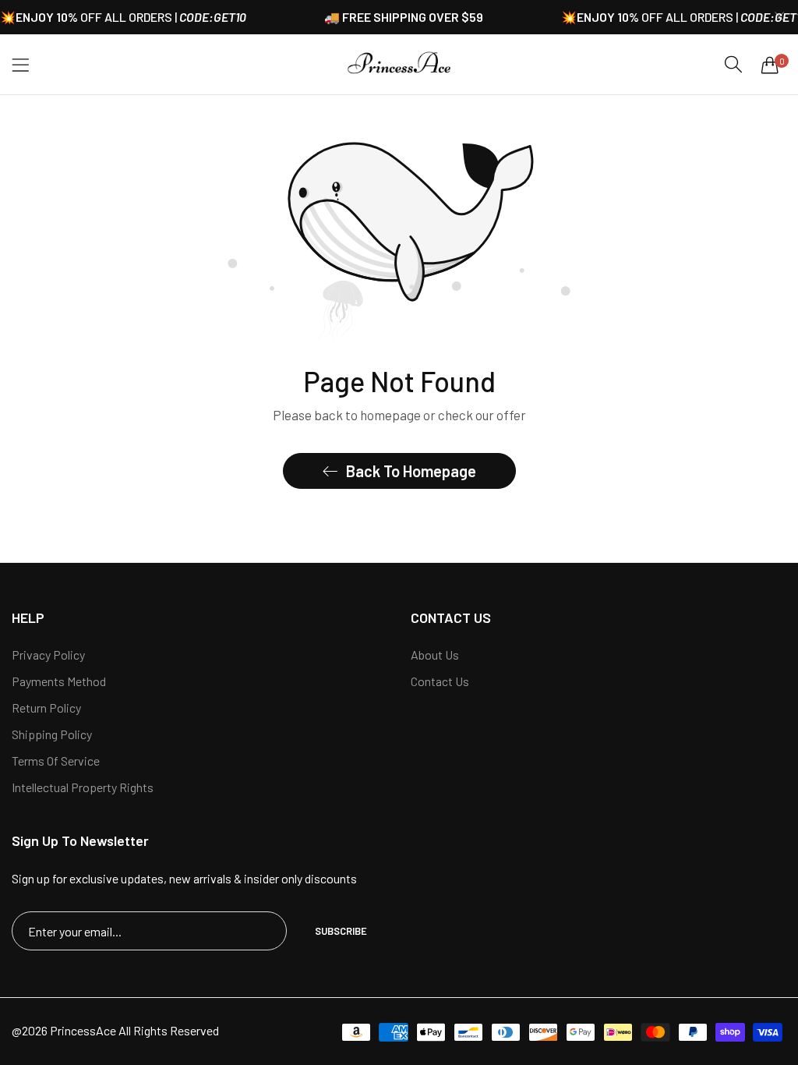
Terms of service (56, 760)
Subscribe (341, 931)
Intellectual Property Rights (83, 787)
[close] (779, 17)
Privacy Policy (48, 654)
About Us (435, 654)
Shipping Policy (52, 734)
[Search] (733, 64)
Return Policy (46, 707)
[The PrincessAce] (399, 64)
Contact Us (440, 681)
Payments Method (59, 681)
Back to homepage (411, 471)
